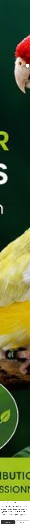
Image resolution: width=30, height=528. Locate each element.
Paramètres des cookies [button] (15, 526)
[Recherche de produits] (27, 66)
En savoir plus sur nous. (6, 518)
